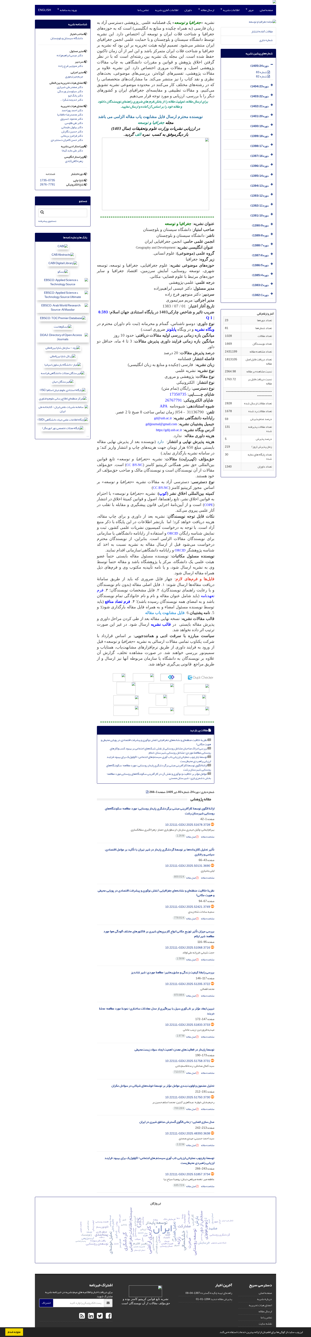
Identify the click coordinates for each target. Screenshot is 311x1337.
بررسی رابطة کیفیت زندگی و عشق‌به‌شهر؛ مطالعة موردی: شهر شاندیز (172, 972)
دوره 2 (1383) (260, 285)
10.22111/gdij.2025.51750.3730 (187, 1097)
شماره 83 (261, 72)
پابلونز (170, 329)
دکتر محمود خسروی (71, 119)
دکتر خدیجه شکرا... (71, 100)
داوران (188, 10)
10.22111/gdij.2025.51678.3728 (187, 825)
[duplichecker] (200, 677)
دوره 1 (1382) (260, 295)
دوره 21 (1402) (259, 106)
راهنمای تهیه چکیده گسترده (216, 1293)
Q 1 (209, 317)
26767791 (173, 400)
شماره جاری (266, 40)
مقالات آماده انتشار (262, 31)
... (88, 435)
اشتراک (46, 1303)
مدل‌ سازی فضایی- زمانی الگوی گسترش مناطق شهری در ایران (176, 1122)
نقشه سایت (265, 1323)
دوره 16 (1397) (259, 156)
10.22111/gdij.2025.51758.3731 (187, 1061)
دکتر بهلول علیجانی (72, 127)
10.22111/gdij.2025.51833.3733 (187, 1025)
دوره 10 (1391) (259, 215)
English (44, 10)
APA (164, 406)
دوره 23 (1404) (259, 86)
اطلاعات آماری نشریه (166, 10)
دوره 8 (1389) (260, 235)
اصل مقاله (186, 836)
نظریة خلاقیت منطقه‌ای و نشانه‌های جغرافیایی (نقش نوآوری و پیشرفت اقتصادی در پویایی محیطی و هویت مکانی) (156, 742)
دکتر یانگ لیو (75, 95)
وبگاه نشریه (204, 329)
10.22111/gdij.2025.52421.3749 (187, 907)
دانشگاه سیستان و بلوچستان (67, 38)
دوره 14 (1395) (259, 176)
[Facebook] (108, 1316)
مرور (250, 10)
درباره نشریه (264, 1299)
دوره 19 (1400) (259, 126)
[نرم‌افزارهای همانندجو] (143, 677)
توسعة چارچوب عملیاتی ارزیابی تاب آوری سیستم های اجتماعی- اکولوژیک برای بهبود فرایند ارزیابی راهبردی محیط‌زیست (159, 759)
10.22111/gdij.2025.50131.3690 (187, 866)
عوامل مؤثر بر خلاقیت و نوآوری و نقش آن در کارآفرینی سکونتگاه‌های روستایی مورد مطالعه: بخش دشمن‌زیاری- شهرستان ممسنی (159, 776)
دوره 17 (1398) (259, 146)
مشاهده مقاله (207, 836)
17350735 (177, 394)
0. (100, 312)
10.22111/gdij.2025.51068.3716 (187, 947)
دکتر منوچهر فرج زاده (70, 66)
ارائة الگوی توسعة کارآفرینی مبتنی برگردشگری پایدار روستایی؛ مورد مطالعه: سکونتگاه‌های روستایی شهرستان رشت (158, 767)
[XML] (147, 792)
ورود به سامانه (68, 10)
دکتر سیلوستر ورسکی (70, 91)
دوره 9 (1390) (260, 225)
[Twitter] (99, 1316)
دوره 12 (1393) (259, 196)
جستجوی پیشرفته (47, 221)
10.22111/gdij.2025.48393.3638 (187, 1133)
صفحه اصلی (266, 10)
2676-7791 (47, 184)
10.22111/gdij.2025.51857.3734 (187, 1174)
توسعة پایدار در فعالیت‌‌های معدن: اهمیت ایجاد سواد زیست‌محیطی (174, 1049)
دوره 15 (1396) (259, 166)
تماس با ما (143, 10)
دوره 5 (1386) (260, 265)
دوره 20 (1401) (259, 116)
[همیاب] (171, 677)
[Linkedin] (90, 1316)
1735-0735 (47, 180)
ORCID (172, 533)
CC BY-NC (134, 465)
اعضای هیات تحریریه (260, 1305)
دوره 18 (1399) (259, 136)
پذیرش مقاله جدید (221, 1299)
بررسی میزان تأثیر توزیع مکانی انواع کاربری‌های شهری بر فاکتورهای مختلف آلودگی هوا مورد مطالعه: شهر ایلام (158, 933)
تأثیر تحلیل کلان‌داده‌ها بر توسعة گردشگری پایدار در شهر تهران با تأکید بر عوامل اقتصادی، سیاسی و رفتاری (159, 851)
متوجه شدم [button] (14, 1331)
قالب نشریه (161, 624)
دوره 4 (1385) (260, 275)
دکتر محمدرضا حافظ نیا (70, 114)
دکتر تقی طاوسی (74, 123)
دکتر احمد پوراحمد (72, 110)
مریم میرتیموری (74, 76)
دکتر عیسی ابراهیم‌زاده (70, 55)
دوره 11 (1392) (259, 205)
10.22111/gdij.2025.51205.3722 (187, 984)
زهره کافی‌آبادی (74, 161)
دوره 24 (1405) (259, 66)
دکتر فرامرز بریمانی (72, 136)
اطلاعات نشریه (231, 10)
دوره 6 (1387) (260, 255)
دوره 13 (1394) (259, 186)
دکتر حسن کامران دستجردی (67, 140)
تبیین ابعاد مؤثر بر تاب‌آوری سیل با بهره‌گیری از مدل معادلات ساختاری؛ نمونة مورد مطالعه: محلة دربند (156, 1010)
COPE (208, 505)
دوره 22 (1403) (259, 96)
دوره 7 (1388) (260, 245)
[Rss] (82, 1316)
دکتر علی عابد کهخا (72, 150)
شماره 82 (261, 76)
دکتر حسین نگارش (72, 131)
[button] (218, 1332)
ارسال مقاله (207, 10)
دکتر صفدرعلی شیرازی (70, 87)
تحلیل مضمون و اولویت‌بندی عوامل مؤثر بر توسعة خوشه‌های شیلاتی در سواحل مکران (162, 1086)
